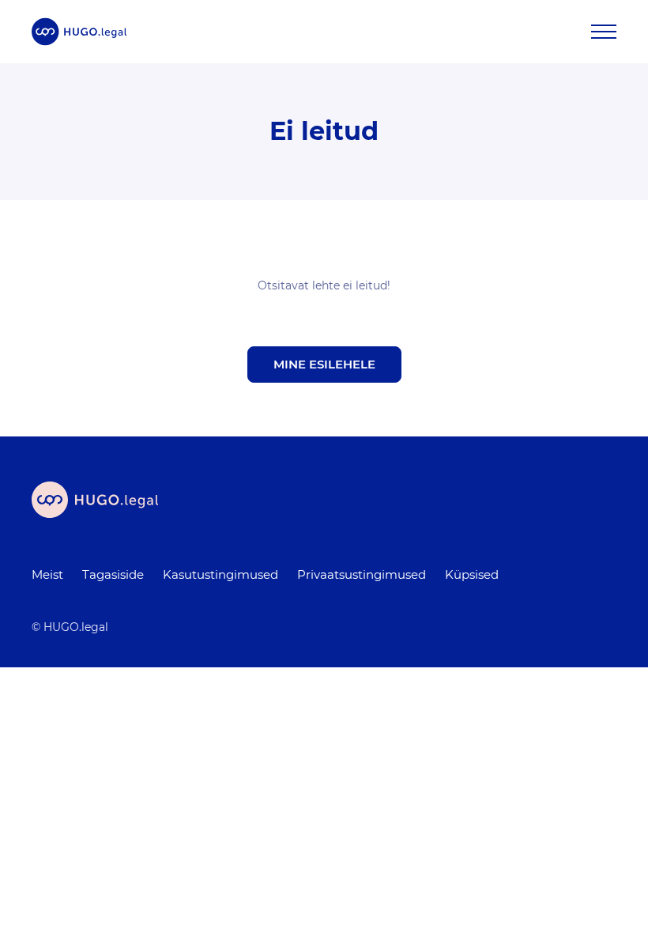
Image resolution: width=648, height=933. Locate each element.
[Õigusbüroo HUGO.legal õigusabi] (79, 31)
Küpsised (472, 574)
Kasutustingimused (220, 574)
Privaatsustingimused (361, 574)
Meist (47, 574)
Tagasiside (113, 574)
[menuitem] (47, 575)
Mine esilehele (324, 364)
